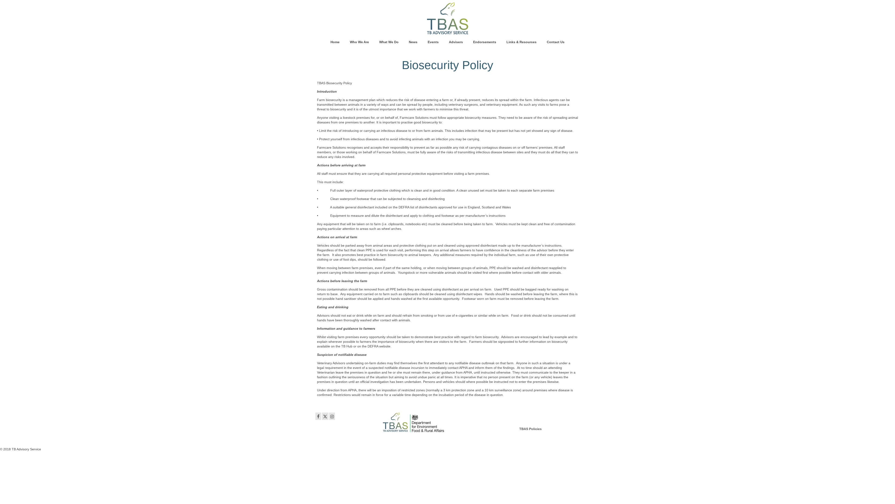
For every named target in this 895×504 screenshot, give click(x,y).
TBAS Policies (530, 429)
